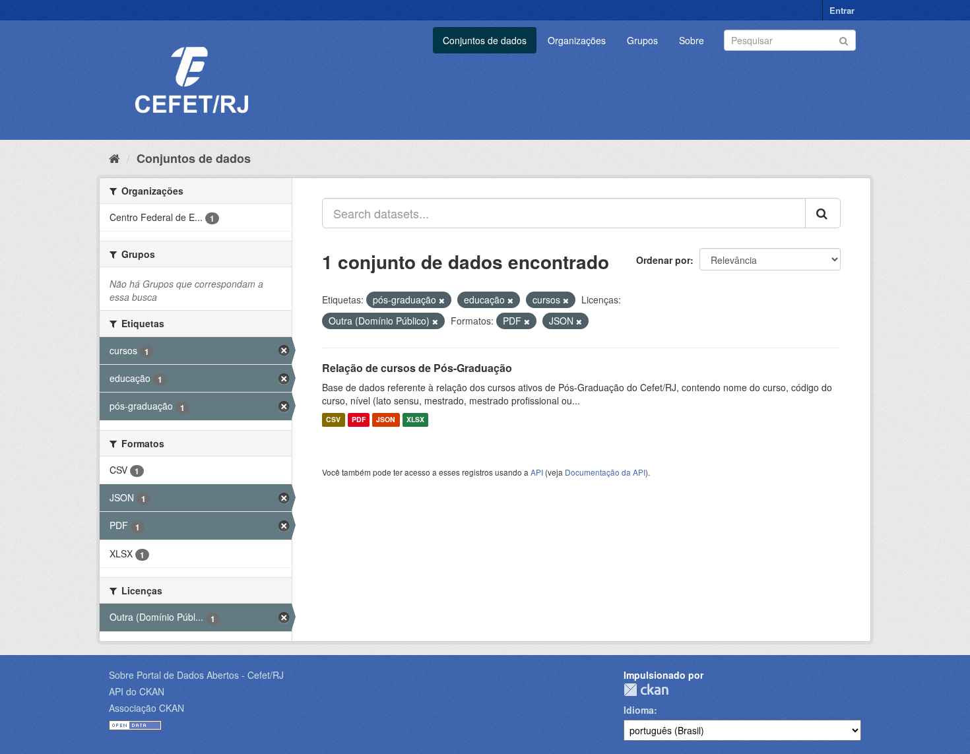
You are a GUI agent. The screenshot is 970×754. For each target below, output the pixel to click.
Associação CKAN (146, 707)
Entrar (842, 10)
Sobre (691, 40)
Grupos (642, 40)
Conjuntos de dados (485, 40)
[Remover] (442, 300)
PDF (359, 420)
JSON (385, 420)
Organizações (577, 40)
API (537, 472)
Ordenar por (663, 260)
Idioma (639, 709)
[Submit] (843, 39)
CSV (333, 420)
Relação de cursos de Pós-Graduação (417, 367)
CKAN (646, 690)
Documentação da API (605, 472)
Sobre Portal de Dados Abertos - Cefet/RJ (196, 674)
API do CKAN (136, 691)
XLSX (415, 420)
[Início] (114, 157)
